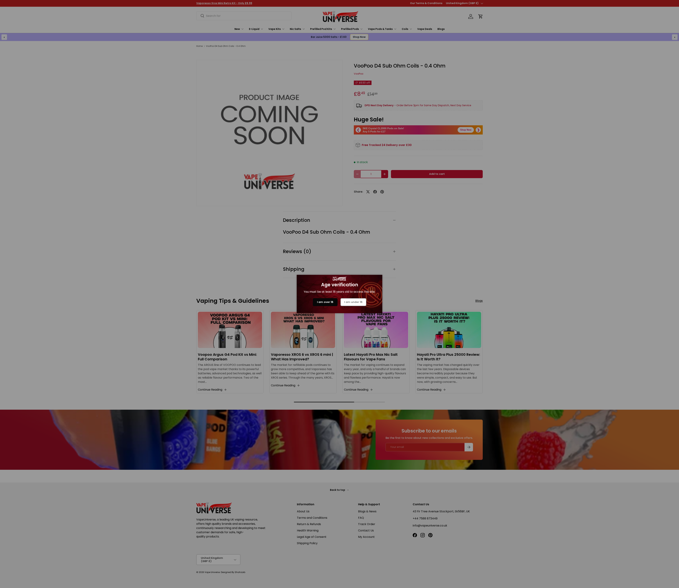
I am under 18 (353, 302)
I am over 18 (325, 302)
